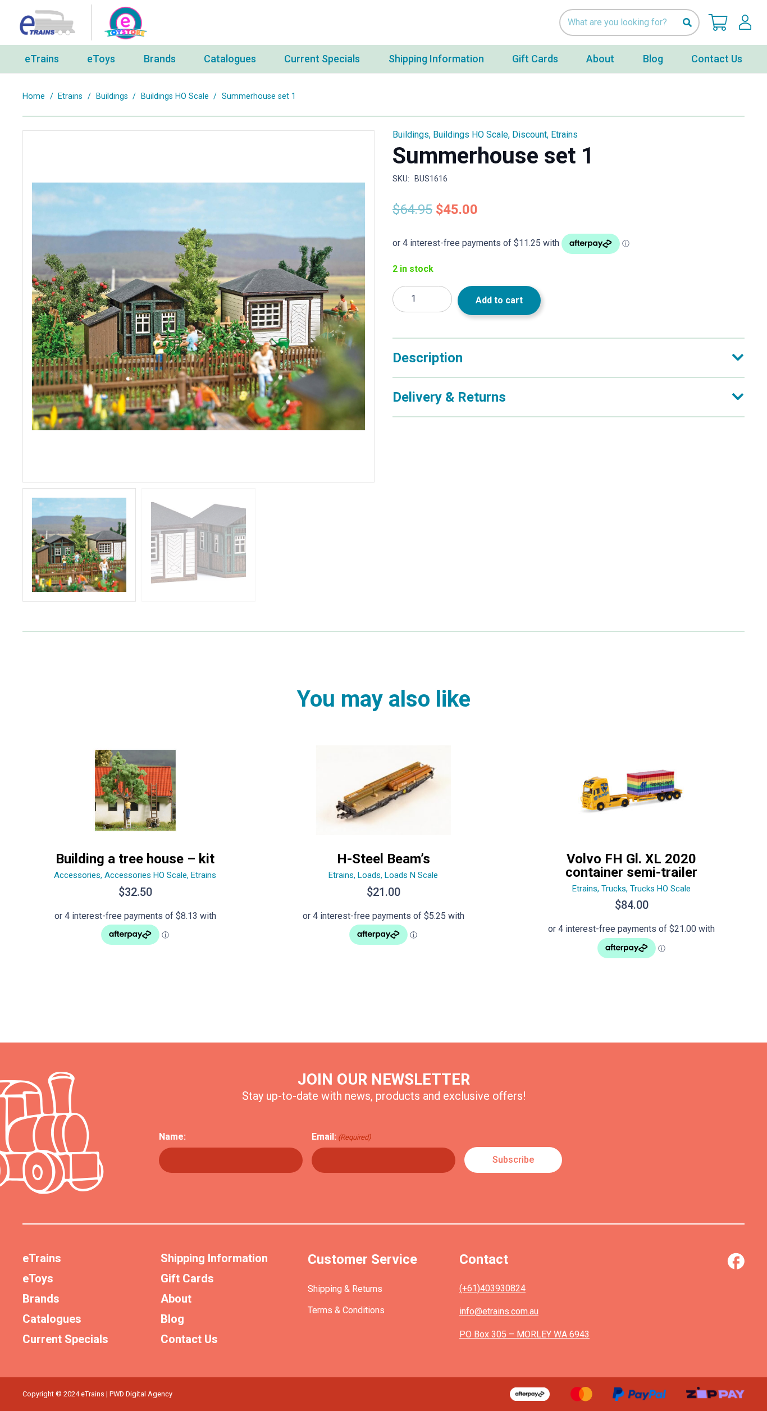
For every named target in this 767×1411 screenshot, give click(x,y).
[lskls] (745, 22)
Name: (172, 1136)
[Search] (687, 22)
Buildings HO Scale (175, 96)
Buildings (112, 96)
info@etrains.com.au (498, 1311)
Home (33, 96)
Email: (341, 1136)
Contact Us (189, 1339)
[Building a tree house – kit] (135, 856)
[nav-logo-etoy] (80, 22)
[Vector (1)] (736, 1261)
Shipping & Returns (345, 1288)
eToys (37, 1278)
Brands (41, 1298)
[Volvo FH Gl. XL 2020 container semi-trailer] (632, 856)
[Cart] (718, 22)
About (176, 1298)
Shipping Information (214, 1258)
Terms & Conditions (346, 1310)
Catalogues (51, 1319)
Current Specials (65, 1339)
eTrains (41, 1258)
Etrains (70, 96)
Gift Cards (187, 1278)
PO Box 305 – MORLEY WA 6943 (524, 1334)
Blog (172, 1319)
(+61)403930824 (492, 1288)
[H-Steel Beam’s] (383, 856)
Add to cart (499, 300)
